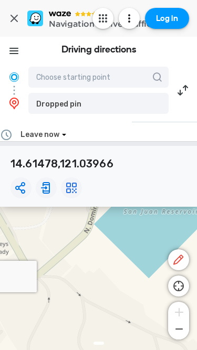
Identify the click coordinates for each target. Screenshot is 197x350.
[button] (98, 103)
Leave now (39, 134)
